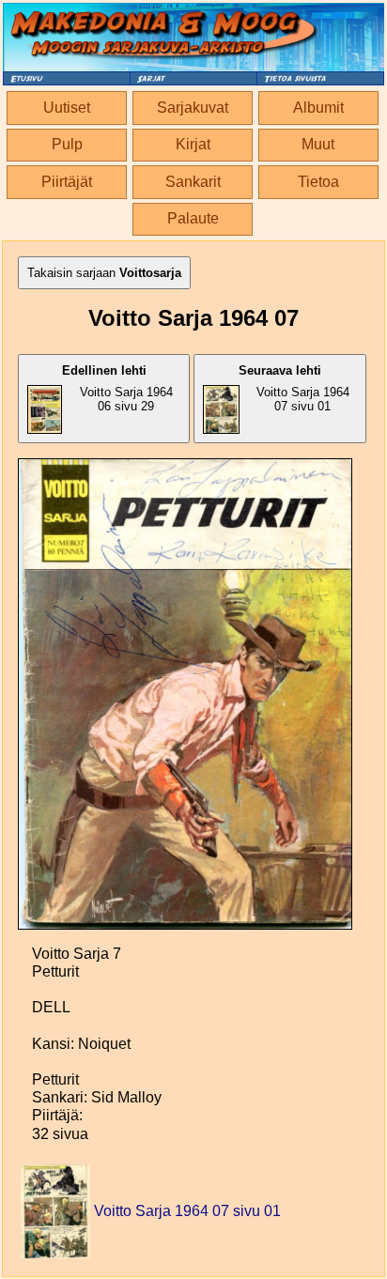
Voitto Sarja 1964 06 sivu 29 (117, 388)
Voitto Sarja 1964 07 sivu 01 (294, 388)
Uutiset (66, 108)
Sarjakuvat (192, 108)
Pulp (67, 144)
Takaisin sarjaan (104, 273)
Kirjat (193, 144)
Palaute (193, 218)
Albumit (318, 108)
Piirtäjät (66, 182)
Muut (318, 144)
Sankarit (193, 182)
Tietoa (318, 182)
